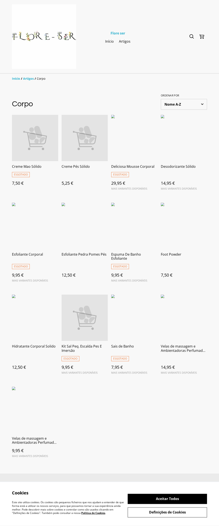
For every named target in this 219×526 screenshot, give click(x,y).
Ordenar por (170, 95)
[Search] (191, 36)
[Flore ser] (44, 36)
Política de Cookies (93, 513)
